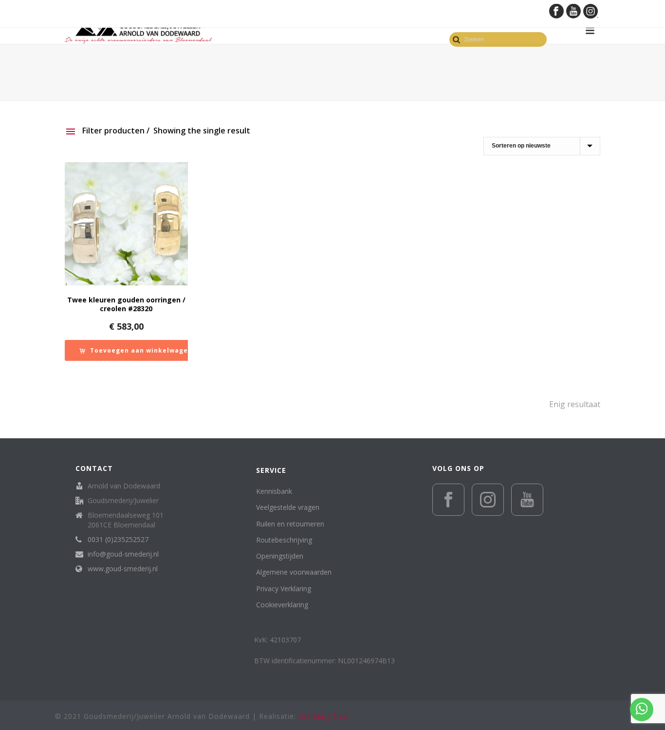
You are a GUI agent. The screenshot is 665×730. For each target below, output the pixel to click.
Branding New (323, 716)
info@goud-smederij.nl (123, 554)
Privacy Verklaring (283, 588)
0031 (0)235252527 (118, 539)
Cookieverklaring (282, 604)
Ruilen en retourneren (290, 523)
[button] (136, 350)
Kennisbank (274, 491)
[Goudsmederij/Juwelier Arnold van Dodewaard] (138, 30)
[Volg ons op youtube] (527, 500)
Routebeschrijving (284, 539)
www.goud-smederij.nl (123, 568)
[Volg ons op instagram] (488, 500)
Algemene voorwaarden (294, 572)
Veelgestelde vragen (287, 507)
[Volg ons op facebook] (448, 500)
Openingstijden (279, 556)
